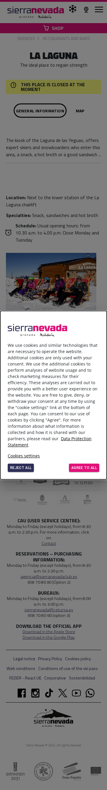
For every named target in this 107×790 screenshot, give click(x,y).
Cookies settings (24, 456)
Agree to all (84, 468)
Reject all (21, 468)
